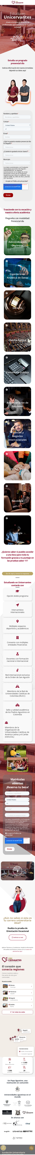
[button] (17, 871)
